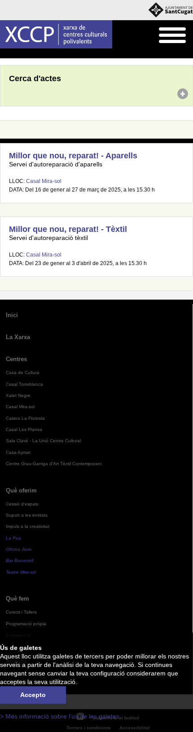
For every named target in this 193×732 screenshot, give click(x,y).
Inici (5, 54)
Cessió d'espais (22, 503)
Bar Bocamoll (19, 560)
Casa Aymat (18, 452)
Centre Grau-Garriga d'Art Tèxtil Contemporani (53, 463)
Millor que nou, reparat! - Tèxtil (68, 229)
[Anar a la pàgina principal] (56, 34)
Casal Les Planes (24, 429)
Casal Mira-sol (43, 181)
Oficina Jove (18, 549)
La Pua (13, 538)
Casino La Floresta (25, 418)
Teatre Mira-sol (21, 572)
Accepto (33, 695)
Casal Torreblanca (24, 384)
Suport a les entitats (27, 515)
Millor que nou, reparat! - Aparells (73, 155)
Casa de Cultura (22, 372)
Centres (16, 359)
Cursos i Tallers (21, 612)
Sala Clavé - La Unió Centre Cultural (43, 440)
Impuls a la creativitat (27, 526)
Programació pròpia (26, 623)
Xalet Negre (18, 395)
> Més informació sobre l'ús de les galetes (59, 716)
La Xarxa (18, 337)
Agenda (24, 54)
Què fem (17, 598)
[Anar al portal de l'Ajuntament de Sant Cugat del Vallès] (170, 10)
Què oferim (21, 490)
